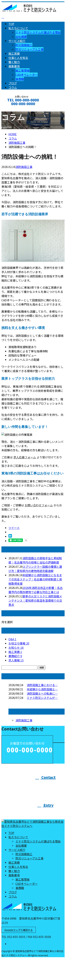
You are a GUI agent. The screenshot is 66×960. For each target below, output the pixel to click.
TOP (11, 24)
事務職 (19, 79)
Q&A (12, 639)
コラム (12, 87)
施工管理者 (22, 70)
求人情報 (16, 660)
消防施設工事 (16, 142)
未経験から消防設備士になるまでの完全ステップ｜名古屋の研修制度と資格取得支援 (35, 579)
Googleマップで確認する (18, 930)
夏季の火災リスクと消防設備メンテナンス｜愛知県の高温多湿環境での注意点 (35, 600)
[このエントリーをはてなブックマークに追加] (10, 536)
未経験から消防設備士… (42, 689)
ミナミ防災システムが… (42, 698)
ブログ (12, 83)
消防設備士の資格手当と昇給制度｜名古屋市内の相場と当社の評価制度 (35, 560)
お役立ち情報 (18, 643)
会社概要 (21, 36)
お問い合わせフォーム (39, 505)
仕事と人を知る (18, 58)
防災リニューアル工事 (29, 49)
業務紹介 (15, 656)
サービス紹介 (16, 41)
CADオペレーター (26, 75)
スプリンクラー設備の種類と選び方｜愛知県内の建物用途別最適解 (35, 568)
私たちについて (18, 28)
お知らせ (16, 647)
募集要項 (14, 66)
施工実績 (14, 53)
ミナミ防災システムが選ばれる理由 (38, 32)
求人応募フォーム (24, 457)
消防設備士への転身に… (42, 693)
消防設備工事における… (42, 685)
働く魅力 (14, 62)
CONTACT (13, 108)
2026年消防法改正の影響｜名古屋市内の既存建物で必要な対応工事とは (35, 590)
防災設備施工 (23, 45)
